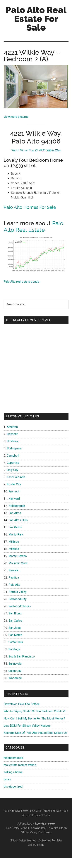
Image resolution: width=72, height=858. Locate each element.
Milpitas (13, 549)
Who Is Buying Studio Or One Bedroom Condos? (35, 711)
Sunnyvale (15, 663)
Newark (13, 570)
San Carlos (15, 620)
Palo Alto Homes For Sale (30, 207)
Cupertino (13, 463)
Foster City (14, 484)
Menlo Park (15, 534)
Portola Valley (17, 592)
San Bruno (14, 613)
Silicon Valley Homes (23, 840)
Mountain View (18, 563)
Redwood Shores (19, 606)
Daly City (12, 470)
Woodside (15, 678)
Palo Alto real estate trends (21, 281)
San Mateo (15, 635)
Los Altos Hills (18, 520)
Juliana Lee (24, 823)
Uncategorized (13, 786)
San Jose (14, 628)
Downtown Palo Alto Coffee (22, 704)
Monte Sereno (17, 556)
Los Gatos (15, 527)
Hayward (14, 498)
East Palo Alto (16, 477)
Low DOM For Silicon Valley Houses (27, 725)
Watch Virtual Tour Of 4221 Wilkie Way (36, 150)
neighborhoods (13, 758)
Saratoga (14, 649)
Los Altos (14, 513)
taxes (7, 779)
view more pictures (16, 116)
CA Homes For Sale (49, 840)
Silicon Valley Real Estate (36, 832)
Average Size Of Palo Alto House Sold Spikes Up (35, 733)
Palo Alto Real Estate (33, 226)
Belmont (12, 434)
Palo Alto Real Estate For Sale (36, 19)
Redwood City (17, 599)
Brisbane (12, 441)
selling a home (13, 772)
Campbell (13, 455)
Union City (14, 671)
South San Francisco (21, 656)
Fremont (13, 491)
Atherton (12, 427)
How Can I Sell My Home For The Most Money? (34, 718)
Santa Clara (15, 642)
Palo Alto (14, 584)
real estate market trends (20, 765)
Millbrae (13, 541)
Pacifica (13, 577)
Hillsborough (16, 506)
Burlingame (14, 448)
